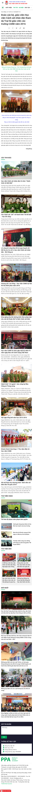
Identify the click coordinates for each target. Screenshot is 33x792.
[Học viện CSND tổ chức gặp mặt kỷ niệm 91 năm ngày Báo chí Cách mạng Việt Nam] (16, 340)
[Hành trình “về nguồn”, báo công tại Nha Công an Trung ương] (16, 373)
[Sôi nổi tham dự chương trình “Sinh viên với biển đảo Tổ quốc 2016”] (16, 472)
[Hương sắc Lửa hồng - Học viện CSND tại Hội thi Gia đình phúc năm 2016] (16, 273)
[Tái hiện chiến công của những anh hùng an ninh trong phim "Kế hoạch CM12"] (6, 543)
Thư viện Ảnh (6, 549)
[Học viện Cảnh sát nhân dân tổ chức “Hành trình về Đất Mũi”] (16, 170)
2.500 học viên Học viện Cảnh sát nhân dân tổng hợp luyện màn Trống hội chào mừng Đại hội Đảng (9, 566)
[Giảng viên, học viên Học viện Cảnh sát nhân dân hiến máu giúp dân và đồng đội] (24, 557)
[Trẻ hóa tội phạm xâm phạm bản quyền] (16, 508)
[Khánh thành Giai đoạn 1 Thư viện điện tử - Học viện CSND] (16, 438)
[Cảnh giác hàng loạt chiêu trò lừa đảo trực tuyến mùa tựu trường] (6, 526)
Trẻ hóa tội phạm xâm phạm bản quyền (14, 519)
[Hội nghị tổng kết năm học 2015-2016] (16, 407)
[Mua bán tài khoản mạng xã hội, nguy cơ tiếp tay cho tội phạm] (6, 535)
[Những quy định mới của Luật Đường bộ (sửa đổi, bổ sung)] (16, 678)
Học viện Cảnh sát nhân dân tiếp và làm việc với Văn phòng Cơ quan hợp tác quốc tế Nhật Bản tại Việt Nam (9, 582)
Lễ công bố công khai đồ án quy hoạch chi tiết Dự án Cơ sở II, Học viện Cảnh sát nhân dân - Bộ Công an (15, 250)
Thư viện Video (7, 496)
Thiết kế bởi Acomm (6, 783)
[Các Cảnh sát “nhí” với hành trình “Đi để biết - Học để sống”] (16, 204)
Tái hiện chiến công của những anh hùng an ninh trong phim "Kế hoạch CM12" (22, 542)
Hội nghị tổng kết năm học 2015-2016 (14, 417)
